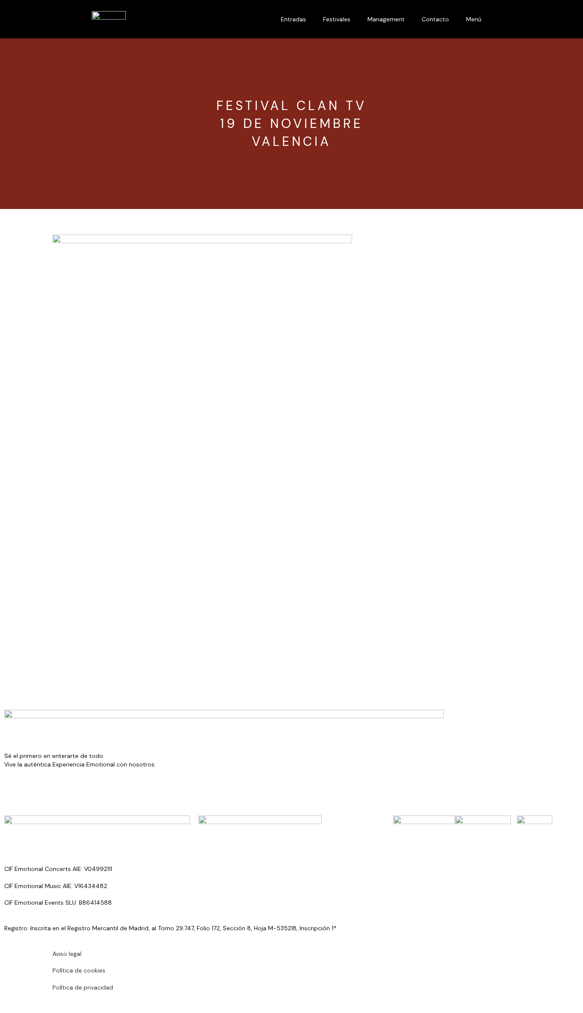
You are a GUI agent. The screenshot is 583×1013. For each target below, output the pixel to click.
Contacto (435, 19)
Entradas (293, 19)
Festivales (336, 19)
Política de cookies (78, 970)
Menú (473, 19)
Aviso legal (67, 954)
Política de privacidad (82, 987)
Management (386, 19)
